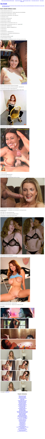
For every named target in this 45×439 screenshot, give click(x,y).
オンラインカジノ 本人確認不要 (22, 417)
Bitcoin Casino (22, 399)
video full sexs (4, 5)
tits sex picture (11, 5)
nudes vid (7, 5)
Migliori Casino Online (22, 414)
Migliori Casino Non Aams (22, 395)
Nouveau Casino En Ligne (22, 426)
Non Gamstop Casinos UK (35, 0)
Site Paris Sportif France (22, 430)
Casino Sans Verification (22, 419)
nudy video (14, 5)
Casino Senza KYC (22, 422)
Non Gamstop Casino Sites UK (22, 404)
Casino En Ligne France (22, 421)
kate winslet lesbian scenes (5, 6)
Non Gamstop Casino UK (22, 403)
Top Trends (3, 3)
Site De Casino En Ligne (22, 424)
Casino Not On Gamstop (22, 397)
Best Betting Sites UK (22, 409)
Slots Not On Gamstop (22, 405)
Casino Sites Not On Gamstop (22, 398)
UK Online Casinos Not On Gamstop (22, 412)
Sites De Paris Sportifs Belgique (22, 415)
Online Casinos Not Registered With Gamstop (7, 0)
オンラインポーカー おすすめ (22, 429)
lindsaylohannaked (30, 5)
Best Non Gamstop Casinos (27, 0)
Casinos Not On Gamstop (18, 0)
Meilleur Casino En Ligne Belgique (22, 416)
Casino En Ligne (22, 425)
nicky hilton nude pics (36, 5)
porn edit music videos (19, 5)
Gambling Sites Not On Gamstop (22, 400)
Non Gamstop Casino (22, 406)
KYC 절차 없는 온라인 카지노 (22, 418)
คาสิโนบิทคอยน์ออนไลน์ (22, 420)
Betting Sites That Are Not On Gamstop (22, 411)
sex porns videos (42, 5)
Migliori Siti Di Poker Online (22, 428)
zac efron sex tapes (25, 5)
